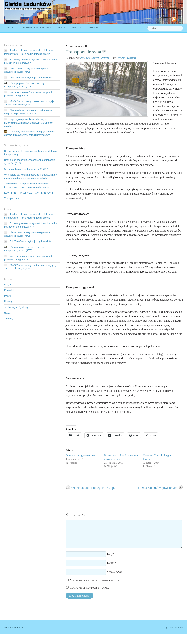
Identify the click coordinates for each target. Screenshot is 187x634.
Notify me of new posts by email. (89, 587)
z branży (8, 318)
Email (110, 562)
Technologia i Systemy (36, 27)
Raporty (8, 301)
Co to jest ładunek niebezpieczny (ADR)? (26, 169)
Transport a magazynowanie (80, 455)
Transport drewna (83, 52)
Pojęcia (94, 27)
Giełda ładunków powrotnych (157, 488)
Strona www (114, 571)
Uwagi (61, 27)
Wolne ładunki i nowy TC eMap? (93, 488)
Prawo (11, 27)
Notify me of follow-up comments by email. (96, 580)
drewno (121, 58)
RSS (179, 19)
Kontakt (77, 27)
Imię (109, 554)
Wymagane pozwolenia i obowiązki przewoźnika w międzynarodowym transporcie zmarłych (28, 122)
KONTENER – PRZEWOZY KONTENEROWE (28, 192)
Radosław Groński (89, 58)
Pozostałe (9, 290)
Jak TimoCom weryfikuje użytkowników (30, 77)
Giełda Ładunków (13, 627)
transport (131, 58)
